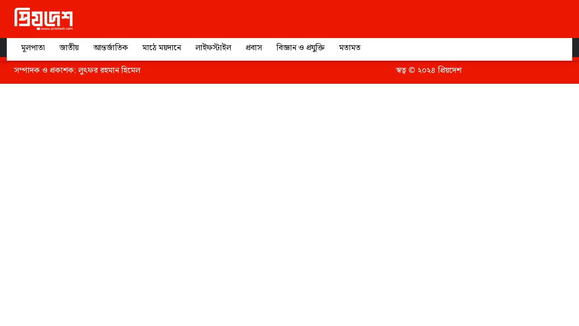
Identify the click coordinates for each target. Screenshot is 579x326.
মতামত (350, 47)
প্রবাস (254, 47)
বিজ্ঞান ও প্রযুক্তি (300, 47)
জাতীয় (69, 47)
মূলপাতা (33, 47)
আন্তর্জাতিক (110, 47)
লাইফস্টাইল (213, 47)
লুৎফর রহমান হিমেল (109, 70)
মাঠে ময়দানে (161, 47)
